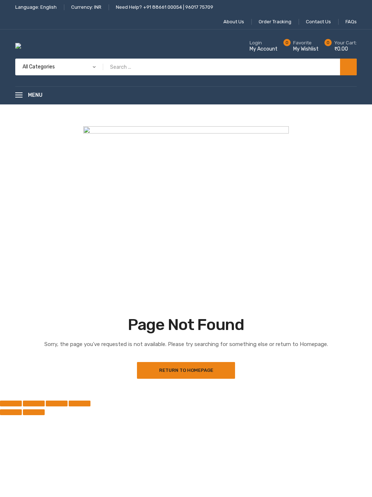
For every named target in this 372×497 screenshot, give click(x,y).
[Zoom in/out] (11, 403)
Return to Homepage (186, 370)
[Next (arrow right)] (34, 412)
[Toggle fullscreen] (34, 403)
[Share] (57, 403)
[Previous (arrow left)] (11, 412)
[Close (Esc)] (79, 403)
